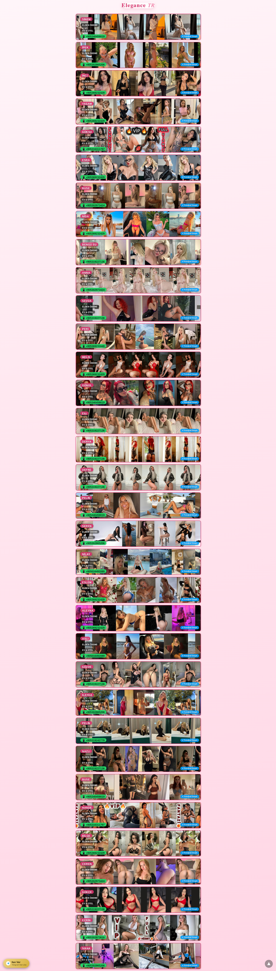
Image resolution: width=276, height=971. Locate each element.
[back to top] (269, 964)
